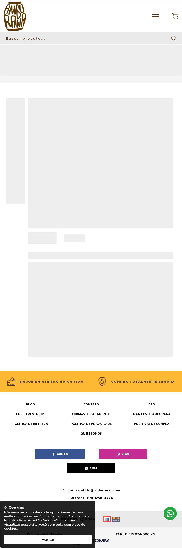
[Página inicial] (14, 16)
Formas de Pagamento (91, 414)
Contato (91, 404)
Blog (30, 404)
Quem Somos (91, 433)
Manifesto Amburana (152, 414)
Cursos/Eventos (30, 414)
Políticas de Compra (151, 423)
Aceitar (48, 539)
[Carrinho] (175, 16)
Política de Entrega (30, 423)
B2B (152, 404)
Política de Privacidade (91, 423)
